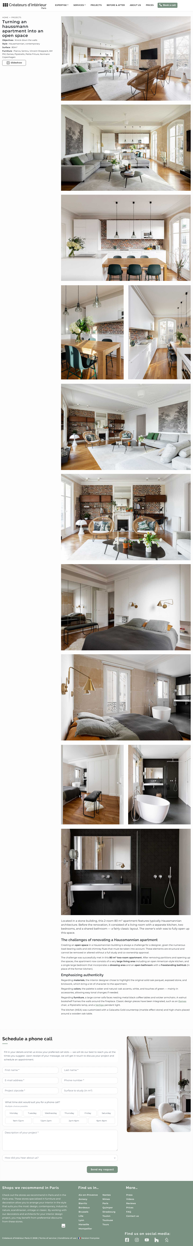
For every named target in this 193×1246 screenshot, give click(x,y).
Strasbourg (109, 1211)
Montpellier (85, 1228)
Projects (96, 5)
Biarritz (83, 1203)
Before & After (116, 5)
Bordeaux (84, 1207)
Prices (150, 5)
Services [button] (78, 5)
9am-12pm (18, 1120)
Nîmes (106, 1199)
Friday (88, 1113)
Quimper (108, 1207)
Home (5, 17)
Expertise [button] (61, 5)
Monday (14, 1113)
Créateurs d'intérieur (27, 6)
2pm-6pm (74, 1120)
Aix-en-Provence (88, 1195)
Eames (182, 1001)
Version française (89, 1238)
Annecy (83, 1199)
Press (129, 1195)
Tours (106, 1224)
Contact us (132, 1216)
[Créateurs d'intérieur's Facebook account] (127, 1240)
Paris (105, 1203)
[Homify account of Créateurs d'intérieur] (166, 1240)
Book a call (169, 5)
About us (135, 5)
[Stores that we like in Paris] (33, 1226)
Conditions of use (67, 1238)
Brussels (83, 1211)
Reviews (131, 1203)
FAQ (128, 1211)
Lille (81, 1216)
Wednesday (51, 1113)
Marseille (84, 1224)
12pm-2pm (46, 1120)
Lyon (81, 1220)
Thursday (69, 1113)
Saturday (106, 1113)
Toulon (106, 1216)
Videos (130, 1199)
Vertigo (99, 1005)
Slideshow (16, 62)
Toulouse (108, 1220)
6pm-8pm (101, 1120)
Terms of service (47, 1238)
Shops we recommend (30, 1188)
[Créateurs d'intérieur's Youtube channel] (147, 1240)
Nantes (107, 1195)
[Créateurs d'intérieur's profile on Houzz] (156, 1240)
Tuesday (32, 1113)
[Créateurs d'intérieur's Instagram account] (137, 1240)
